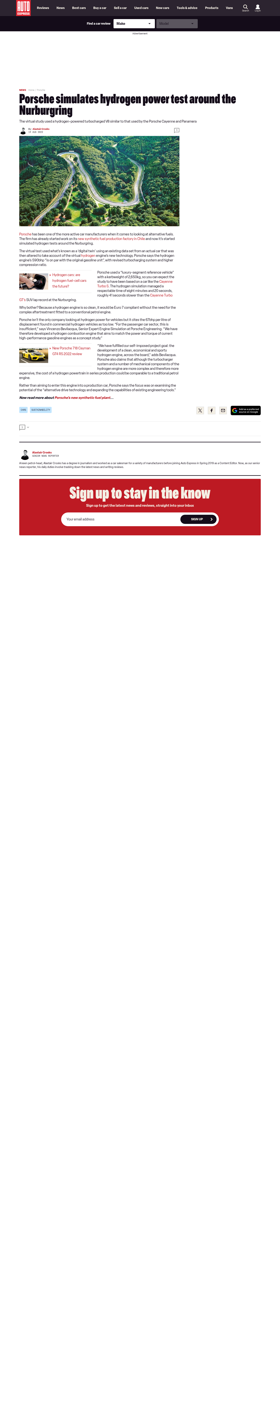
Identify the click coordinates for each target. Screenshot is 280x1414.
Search (245, 10)
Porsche (25, 234)
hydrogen (88, 256)
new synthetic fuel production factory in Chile (111, 239)
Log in (258, 10)
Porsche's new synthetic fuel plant (82, 398)
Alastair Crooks (41, 129)
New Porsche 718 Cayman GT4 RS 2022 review (71, 351)
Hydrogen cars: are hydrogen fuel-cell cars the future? (69, 280)
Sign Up (197, 519)
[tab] (140, 428)
